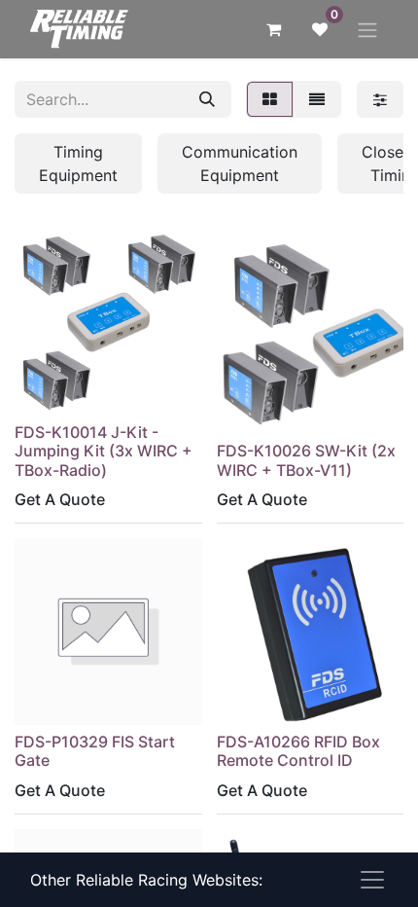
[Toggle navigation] (367, 29)
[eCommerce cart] (273, 29)
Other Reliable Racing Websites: (146, 879)
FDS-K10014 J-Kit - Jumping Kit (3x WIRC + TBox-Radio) (103, 450)
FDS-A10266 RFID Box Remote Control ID (298, 751)
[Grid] (270, 99)
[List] (317, 99)
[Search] (207, 99)
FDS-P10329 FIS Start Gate (95, 751)
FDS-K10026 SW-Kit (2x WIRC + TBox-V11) (306, 460)
